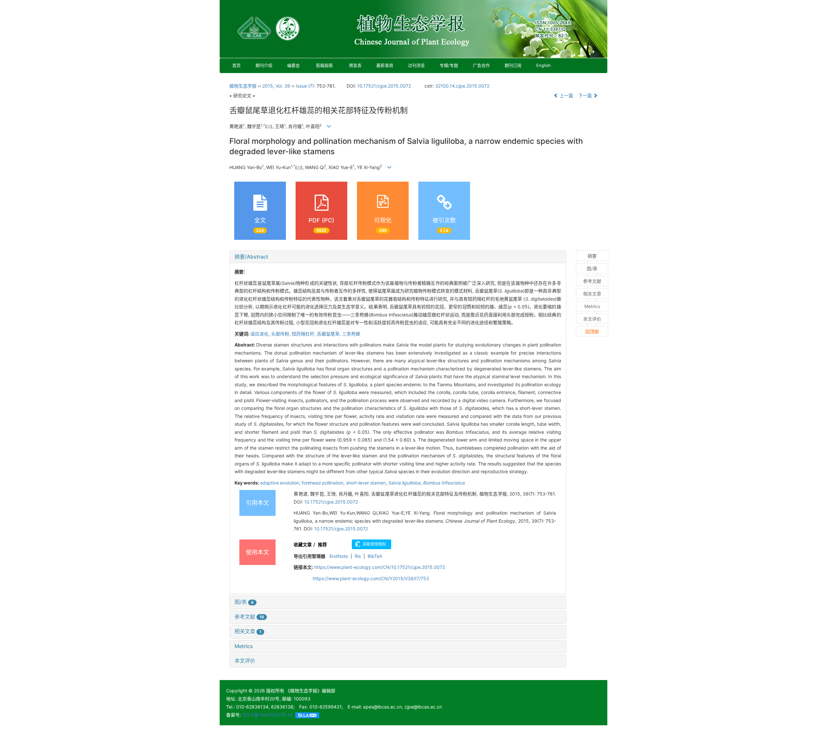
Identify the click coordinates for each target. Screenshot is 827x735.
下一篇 (585, 95)
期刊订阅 (513, 65)
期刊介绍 (264, 65)
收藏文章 (303, 544)
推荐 (322, 544)
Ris (358, 556)
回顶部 (592, 331)
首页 (236, 65)
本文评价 (245, 660)
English (543, 65)
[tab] (398, 257)
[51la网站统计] (307, 715)
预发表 (355, 65)
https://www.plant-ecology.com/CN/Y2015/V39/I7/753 (371, 578)
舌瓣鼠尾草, (329, 333)
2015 (267, 86)
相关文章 (248, 631)
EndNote (339, 556)
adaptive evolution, (281, 482)
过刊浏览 (416, 65)
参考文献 (249, 616)
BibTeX (375, 556)
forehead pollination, (324, 482)
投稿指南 (324, 65)
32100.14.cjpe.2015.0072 (462, 86)
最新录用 (385, 65)
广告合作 (481, 65)
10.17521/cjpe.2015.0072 (384, 86)
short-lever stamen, (367, 482)
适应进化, (260, 333)
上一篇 (565, 95)
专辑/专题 (449, 65)
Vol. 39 (283, 86)
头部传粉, (281, 333)
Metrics (244, 646)
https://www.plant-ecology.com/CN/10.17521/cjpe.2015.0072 (379, 567)
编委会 (293, 65)
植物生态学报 (242, 86)
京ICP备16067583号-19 (267, 715)
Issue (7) (305, 86)
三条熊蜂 (351, 333)
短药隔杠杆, (304, 333)
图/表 (244, 602)
